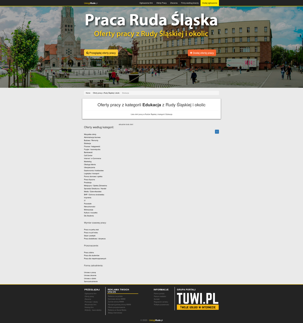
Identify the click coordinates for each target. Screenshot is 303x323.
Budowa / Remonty (91, 140)
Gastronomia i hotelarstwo (94, 170)
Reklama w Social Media (117, 310)
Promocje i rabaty (91, 302)
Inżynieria (87, 197)
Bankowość (88, 152)
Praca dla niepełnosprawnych (95, 258)
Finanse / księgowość (92, 146)
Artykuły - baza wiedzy (93, 310)
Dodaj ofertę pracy (203, 53)
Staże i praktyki (89, 235)
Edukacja (87, 143)
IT (85, 200)
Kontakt (157, 299)
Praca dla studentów (91, 255)
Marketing (87, 161)
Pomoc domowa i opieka (93, 176)
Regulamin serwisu (161, 302)
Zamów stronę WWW (116, 301)
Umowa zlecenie (90, 275)
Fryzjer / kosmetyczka (92, 149)
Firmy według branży (190, 3)
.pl (91, 3)
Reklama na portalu (115, 296)
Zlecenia (174, 3)
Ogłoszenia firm (146, 3)
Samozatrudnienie (91, 281)
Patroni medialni (160, 296)
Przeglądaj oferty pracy (102, 53)
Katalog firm (89, 307)
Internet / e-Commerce (92, 158)
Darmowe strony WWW (116, 299)
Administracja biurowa (92, 137)
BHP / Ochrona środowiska (94, 194)
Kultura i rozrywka (90, 212)
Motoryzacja (88, 209)
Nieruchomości (89, 206)
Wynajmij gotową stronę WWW (119, 304)
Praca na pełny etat (91, 229)
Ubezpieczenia (89, 167)
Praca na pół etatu (91, 232)
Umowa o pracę (90, 272)
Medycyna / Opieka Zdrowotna (95, 185)
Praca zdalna (89, 252)
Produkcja (87, 182)
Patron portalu (159, 293)
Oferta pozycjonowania (116, 307)
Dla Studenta (89, 215)
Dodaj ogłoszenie (209, 3)
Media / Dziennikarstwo (92, 191)
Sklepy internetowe (115, 312)
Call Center (88, 155)
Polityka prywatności (161, 304)
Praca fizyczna (89, 179)
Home (88, 93)
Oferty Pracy (161, 3)
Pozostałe (87, 203)
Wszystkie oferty (90, 134)
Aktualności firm (90, 304)
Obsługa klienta (90, 164)
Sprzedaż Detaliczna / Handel (95, 188)
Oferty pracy (89, 296)
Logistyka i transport (91, 173)
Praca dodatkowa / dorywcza (95, 238)
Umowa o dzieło (90, 278)
